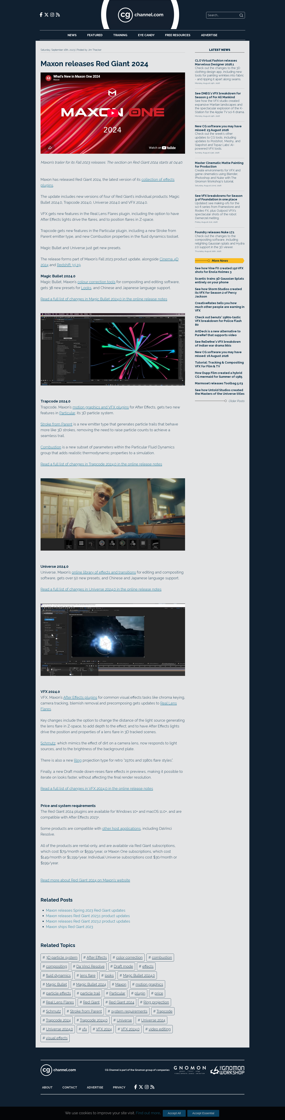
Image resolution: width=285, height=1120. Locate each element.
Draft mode (123, 966)
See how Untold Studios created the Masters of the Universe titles (219, 392)
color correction (129, 957)
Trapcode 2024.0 (94, 1020)
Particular (67, 413)
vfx (84, 1029)
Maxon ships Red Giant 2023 (69, 927)
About (47, 1087)
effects (148, 966)
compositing (56, 966)
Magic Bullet (56, 984)
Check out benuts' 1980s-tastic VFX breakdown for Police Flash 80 (218, 320)
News (72, 35)
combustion (162, 957)
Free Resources (177, 35)
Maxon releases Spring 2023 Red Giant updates (85, 910)
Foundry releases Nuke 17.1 (214, 232)
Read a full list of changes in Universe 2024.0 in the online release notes (101, 589)
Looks (86, 288)
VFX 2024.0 (130, 1029)
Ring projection (156, 1002)
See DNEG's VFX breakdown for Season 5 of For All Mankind (218, 95)
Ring (78, 760)
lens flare (87, 975)
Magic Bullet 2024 (91, 984)
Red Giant (91, 1002)
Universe (124, 1020)
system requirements (129, 1011)
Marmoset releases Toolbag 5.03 (219, 383)
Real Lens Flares (60, 1002)
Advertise (209, 35)
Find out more (148, 1113)
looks (109, 975)
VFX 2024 (104, 1029)
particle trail (90, 993)
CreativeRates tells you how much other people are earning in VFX (219, 306)
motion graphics (149, 984)
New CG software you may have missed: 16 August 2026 (218, 354)
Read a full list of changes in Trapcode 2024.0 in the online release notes (101, 464)
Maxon (120, 984)
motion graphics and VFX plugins (101, 407)
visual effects (57, 1038)
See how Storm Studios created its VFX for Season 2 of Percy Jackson (218, 292)
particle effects (58, 993)
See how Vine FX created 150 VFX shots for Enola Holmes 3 (219, 270)
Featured (95, 35)
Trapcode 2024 (58, 1020)
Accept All (174, 1113)
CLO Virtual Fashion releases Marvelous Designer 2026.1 (216, 62)
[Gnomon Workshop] (227, 1070)
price (159, 993)
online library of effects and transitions (104, 572)
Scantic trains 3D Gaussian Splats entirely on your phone (219, 280)
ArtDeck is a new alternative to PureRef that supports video (218, 333)
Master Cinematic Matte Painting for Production (219, 164)
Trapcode (165, 1011)
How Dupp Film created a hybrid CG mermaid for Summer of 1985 (218, 374)
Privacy (119, 1087)
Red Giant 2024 (121, 1002)
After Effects (97, 957)
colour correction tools (96, 282)
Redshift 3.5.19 (68, 265)
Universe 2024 (153, 1020)
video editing (160, 1029)
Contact (69, 1087)
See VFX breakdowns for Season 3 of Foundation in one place (218, 197)
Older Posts (236, 401)
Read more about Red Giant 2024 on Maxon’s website (85, 880)
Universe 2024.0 (59, 1029)
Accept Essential (203, 1113)
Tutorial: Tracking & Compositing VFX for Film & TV (219, 364)
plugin (140, 993)
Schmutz (48, 743)
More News (220, 260)
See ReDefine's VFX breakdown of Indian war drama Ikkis (218, 343)
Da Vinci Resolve (90, 966)
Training (120, 35)
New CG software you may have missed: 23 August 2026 (218, 128)
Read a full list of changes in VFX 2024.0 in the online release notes (97, 788)
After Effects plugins (80, 697)
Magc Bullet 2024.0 (139, 975)
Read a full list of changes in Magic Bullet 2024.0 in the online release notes (104, 299)
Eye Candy (146, 35)
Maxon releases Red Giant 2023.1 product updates (88, 916)
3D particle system (62, 957)
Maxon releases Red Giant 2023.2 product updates (88, 921)
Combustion (51, 447)
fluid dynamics (58, 975)
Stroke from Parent (56, 424)
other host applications (121, 828)
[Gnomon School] (190, 1070)
